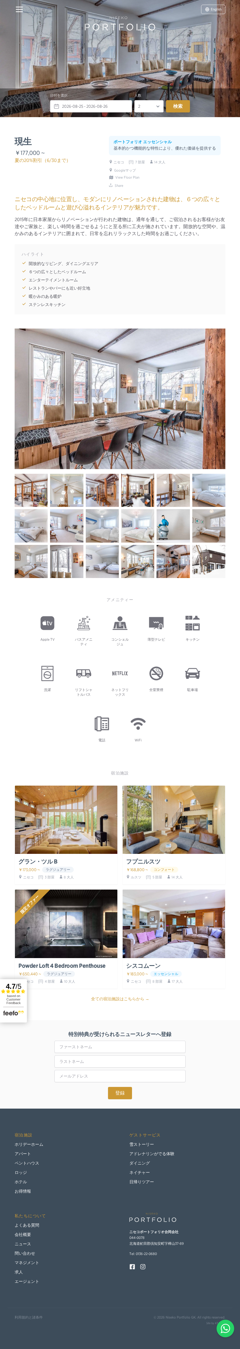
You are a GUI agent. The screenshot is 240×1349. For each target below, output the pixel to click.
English (216, 9)
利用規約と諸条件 (29, 1317)
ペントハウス (27, 1163)
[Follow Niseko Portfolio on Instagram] (143, 1267)
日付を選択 (59, 95)
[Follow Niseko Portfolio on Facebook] (132, 1267)
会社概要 (23, 1234)
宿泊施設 (24, 1135)
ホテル (21, 1181)
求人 (19, 1272)
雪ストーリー (141, 1144)
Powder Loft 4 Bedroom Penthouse (62, 965)
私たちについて (30, 1215)
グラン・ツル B (37, 861)
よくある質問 (27, 1225)
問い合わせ (25, 1253)
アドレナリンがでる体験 (151, 1153)
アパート (23, 1153)
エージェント (27, 1281)
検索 (178, 106)
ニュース (23, 1244)
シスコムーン (143, 965)
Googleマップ (125, 170)
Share (119, 185)
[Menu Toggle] (19, 9)
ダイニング (139, 1163)
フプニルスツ (143, 861)
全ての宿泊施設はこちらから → (120, 998)
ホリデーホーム (29, 1144)
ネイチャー (139, 1172)
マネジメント (27, 1262)
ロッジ (21, 1172)
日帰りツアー (141, 1181)
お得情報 (23, 1191)
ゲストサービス (145, 1135)
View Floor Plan (127, 177)
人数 (137, 95)
